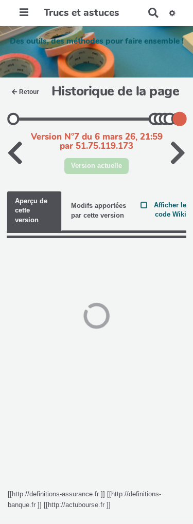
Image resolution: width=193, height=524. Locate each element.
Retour (29, 91)
